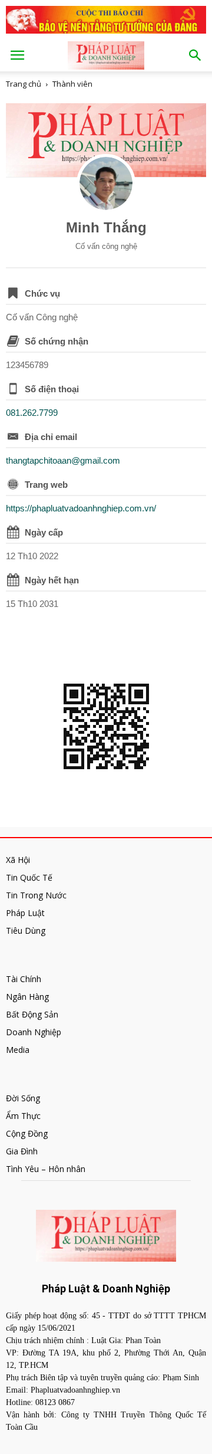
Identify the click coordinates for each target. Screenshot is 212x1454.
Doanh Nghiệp (33, 1032)
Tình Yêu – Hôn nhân (45, 1168)
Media (17, 1049)
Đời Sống (23, 1098)
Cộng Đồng (27, 1133)
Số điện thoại (52, 389)
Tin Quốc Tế (29, 877)
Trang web (46, 485)
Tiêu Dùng (25, 930)
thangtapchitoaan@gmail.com (63, 460)
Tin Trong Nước (36, 895)
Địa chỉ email (51, 437)
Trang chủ (23, 83)
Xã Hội (18, 859)
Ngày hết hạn (52, 580)
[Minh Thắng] (106, 183)
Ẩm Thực (23, 1115)
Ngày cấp (44, 532)
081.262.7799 (32, 413)
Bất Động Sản (32, 1014)
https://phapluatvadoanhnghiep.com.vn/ (81, 508)
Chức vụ (42, 293)
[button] (195, 55)
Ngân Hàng (27, 996)
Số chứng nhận (56, 341)
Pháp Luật (25, 912)
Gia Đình (22, 1151)
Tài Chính (23, 978)
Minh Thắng (106, 227)
